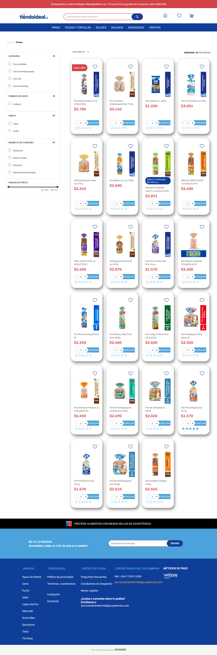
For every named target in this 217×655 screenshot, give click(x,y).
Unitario (17, 104)
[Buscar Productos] (137, 16)
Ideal (15, 123)
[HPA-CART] (166, 16)
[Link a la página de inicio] (9, 42)
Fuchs (16, 131)
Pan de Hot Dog (20, 86)
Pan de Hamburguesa (23, 71)
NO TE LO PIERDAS (40, 541)
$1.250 (44, 190)
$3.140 (53, 190)
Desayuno (18, 150)
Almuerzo (17, 165)
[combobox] (103, 16)
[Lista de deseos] (179, 18)
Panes (19, 42)
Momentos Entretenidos (24, 172)
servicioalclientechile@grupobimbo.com (139, 582)
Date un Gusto (20, 157)
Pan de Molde (19, 64)
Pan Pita (17, 78)
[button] (33, 56)
